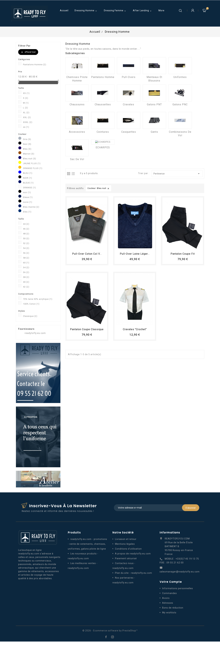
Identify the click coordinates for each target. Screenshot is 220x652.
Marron (28, 154)
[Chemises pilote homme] (77, 65)
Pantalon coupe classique (87, 329)
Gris (27, 139)
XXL (27, 117)
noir (27, 192)
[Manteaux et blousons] (154, 65)
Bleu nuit (29, 158)
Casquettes (128, 131)
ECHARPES (103, 147)
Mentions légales (125, 544)
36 (26, 272)
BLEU (27, 173)
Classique (30, 316)
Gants (154, 131)
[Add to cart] (78, 246)
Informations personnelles (177, 588)
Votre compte (171, 582)
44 (26, 224)
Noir (27, 144)
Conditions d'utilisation (128, 548)
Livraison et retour (125, 539)
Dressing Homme (86, 10)
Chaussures (77, 104)
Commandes (169, 593)
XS (26, 93)
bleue (28, 197)
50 (26, 238)
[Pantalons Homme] (103, 65)
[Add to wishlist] (84, 246)
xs (26, 127)
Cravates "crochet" (135, 329)
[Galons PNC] (180, 93)
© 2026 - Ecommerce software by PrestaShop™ (110, 630)
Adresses (167, 603)
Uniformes (180, 77)
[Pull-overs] (128, 65)
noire (27, 202)
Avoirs (166, 598)
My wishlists (169, 612)
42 (26, 287)
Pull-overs (128, 77)
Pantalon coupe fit (183, 253)
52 (26, 243)
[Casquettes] (128, 120)
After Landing (142, 10)
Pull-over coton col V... (87, 253)
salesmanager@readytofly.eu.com (180, 571)
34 (26, 267)
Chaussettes (103, 104)
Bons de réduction (172, 607)
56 (26, 253)
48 (26, 233)
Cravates (128, 104)
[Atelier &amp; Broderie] (38, 479)
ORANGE (29, 187)
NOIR (27, 178)
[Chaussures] (77, 93)
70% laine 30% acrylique (37, 299)
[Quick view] (96, 246)
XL (26, 112)
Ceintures (103, 131)
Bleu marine (31, 207)
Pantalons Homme (34, 64)
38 (26, 277)
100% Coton (31, 304)
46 (26, 229)
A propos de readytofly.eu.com (133, 553)
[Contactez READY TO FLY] (38, 372)
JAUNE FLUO (32, 163)
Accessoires (77, 131)
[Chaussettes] (103, 93)
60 (26, 262)
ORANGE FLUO (32, 168)
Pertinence (177, 174)
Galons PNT (154, 104)
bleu (27, 212)
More (161, 10)
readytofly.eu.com (35, 333)
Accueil (64, 10)
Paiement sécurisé (126, 558)
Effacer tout (28, 52)
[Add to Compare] (90, 246)
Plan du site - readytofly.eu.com (133, 573)
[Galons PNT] (154, 93)
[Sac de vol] (77, 147)
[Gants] (154, 120)
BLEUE (28, 183)
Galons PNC (180, 104)
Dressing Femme (115, 10)
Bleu (27, 149)
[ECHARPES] (103, 141)
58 (26, 258)
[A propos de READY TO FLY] (38, 436)
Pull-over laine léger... (135, 253)
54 (26, 248)
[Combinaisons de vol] (180, 120)
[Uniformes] (180, 65)
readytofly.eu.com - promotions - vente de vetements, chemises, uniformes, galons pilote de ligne (87, 544)
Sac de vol (77, 159)
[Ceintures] (103, 120)
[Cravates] (128, 93)
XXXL (27, 122)
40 (26, 282)
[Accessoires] (77, 120)
